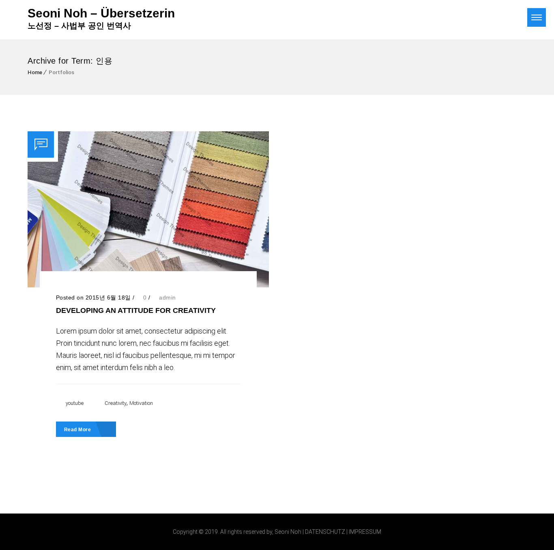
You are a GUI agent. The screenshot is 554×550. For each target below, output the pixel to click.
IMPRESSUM (365, 532)
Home (35, 72)
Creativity (116, 403)
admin (167, 297)
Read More (78, 429)
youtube (75, 403)
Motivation (141, 403)
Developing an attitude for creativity (136, 310)
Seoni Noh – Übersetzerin (101, 13)
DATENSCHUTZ (325, 532)
